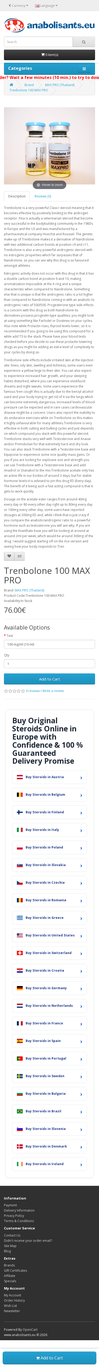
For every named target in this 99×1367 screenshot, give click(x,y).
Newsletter (12, 1311)
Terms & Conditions (19, 1221)
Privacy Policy (14, 1215)
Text (10, 635)
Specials (10, 1281)
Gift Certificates (15, 1270)
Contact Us (12, 1235)
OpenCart (30, 1329)
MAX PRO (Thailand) (59, 85)
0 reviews (33, 691)
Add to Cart (49, 679)
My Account (12, 1295)
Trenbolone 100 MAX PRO (29, 90)
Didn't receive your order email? (28, 1240)
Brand (29, 85)
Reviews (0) (43, 196)
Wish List (10, 1305)
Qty (6, 655)
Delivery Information (19, 1210)
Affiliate (9, 1276)
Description (17, 196)
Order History (14, 1300)
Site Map (10, 1246)
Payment (10, 1205)
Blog (7, 1251)
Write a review (53, 691)
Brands (9, 1265)
